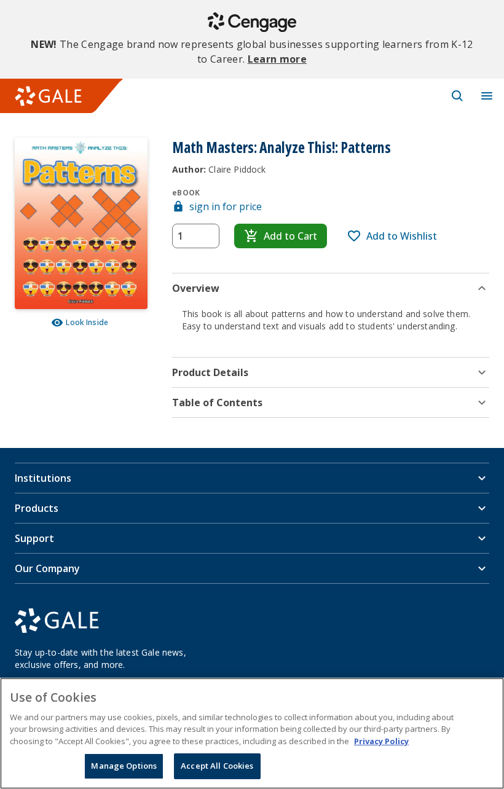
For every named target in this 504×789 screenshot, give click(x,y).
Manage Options (124, 765)
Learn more (277, 59)
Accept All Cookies (217, 765)
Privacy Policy (381, 741)
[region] (252, 733)
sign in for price (225, 206)
